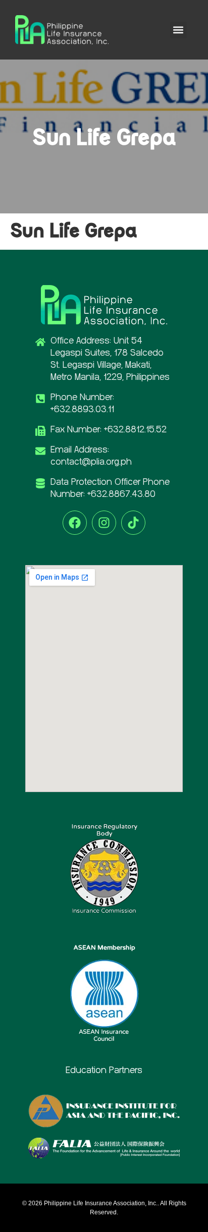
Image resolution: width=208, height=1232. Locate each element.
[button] (178, 30)
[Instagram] (104, 523)
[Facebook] (75, 523)
